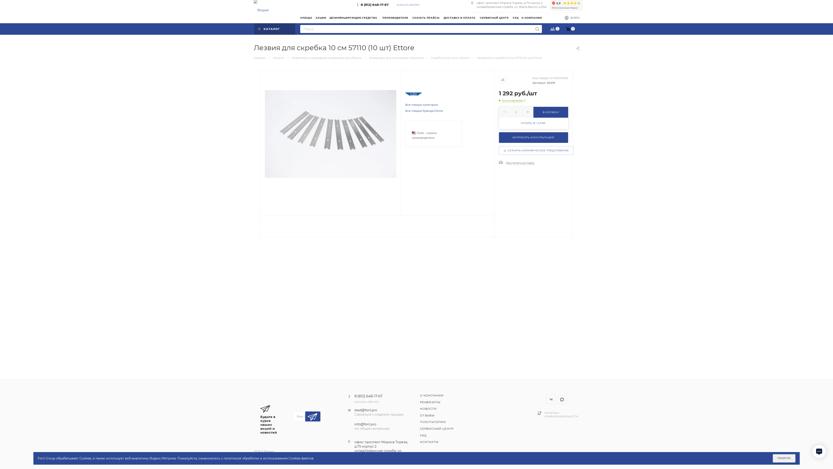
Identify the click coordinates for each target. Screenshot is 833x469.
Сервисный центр (437, 428)
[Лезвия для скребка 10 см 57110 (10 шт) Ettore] (330, 134)
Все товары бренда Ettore (424, 110)
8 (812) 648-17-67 (375, 5)
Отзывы (427, 415)
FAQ (423, 435)
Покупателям (433, 422)
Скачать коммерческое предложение (537, 150)
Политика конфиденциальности (561, 415)
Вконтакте (551, 399)
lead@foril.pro (365, 410)
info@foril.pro (365, 424)
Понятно (784, 458)
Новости (428, 408)
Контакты (429, 442)
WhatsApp (562, 399)
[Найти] (537, 29)
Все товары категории (421, 104)
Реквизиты (430, 402)
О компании (432, 395)
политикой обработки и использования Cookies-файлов (269, 458)
